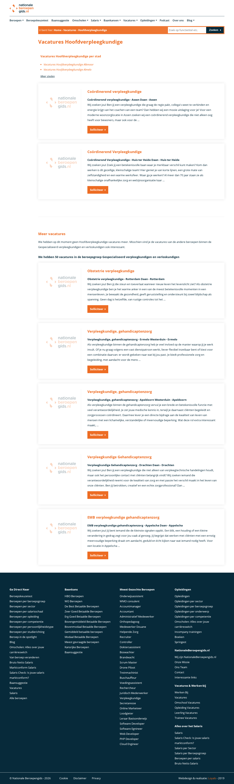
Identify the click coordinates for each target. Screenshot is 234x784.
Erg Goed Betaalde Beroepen (83, 616)
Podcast (164, 20)
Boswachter (127, 652)
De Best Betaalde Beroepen (82, 606)
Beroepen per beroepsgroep (27, 601)
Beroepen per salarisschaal (26, 611)
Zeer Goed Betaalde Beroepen (84, 611)
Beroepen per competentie (26, 621)
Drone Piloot (127, 667)
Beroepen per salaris (187, 758)
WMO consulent (129, 601)
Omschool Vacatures (187, 702)
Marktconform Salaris (23, 667)
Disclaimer (79, 778)
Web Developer (129, 734)
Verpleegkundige (130, 698)
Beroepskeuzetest (37, 20)
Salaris (95, 20)
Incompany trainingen (188, 632)
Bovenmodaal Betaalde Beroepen (85, 627)
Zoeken (213, 30)
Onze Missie (182, 662)
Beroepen (15, 20)
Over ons (178, 20)
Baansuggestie (60, 20)
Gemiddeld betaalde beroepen (84, 632)
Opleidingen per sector (189, 601)
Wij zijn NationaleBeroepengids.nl (195, 657)
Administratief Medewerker (137, 616)
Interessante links (186, 677)
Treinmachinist (129, 672)
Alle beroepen (18, 698)
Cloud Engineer (129, 744)
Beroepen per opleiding (24, 616)
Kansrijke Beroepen (77, 647)
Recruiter (125, 637)
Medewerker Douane (133, 627)
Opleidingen (147, 20)
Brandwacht (127, 657)
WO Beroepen (73, 601)
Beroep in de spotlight (23, 637)
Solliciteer (96, 129)
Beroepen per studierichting (27, 632)
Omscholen (79, 20)
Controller (126, 642)
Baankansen (111, 20)
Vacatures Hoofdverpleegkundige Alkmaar (69, 64)
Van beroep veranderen (24, 657)
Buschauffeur (128, 678)
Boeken (179, 637)
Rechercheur (128, 688)
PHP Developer (129, 739)
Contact (179, 672)
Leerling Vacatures (186, 713)
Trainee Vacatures (186, 718)
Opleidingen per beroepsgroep (194, 606)
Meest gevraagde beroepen (82, 642)
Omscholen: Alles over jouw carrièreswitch (27, 649)
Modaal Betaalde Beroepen (81, 637)
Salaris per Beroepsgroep (190, 753)
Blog (189, 20)
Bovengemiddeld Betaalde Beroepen (87, 621)
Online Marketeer (131, 708)
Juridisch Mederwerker (134, 693)
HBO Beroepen (74, 596)
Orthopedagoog (129, 621)
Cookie (63, 778)
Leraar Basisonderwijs (133, 718)
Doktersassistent (130, 647)
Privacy (96, 778)
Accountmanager (130, 606)
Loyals (212, 778)
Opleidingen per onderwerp (192, 611)
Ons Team (181, 667)
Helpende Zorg (129, 632)
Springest (180, 642)
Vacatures (129, 20)
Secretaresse (128, 703)
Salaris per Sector (185, 748)
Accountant (127, 611)
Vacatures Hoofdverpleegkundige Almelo (68, 69)
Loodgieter (126, 713)
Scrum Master (128, 662)
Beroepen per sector (22, 606)
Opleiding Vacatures (187, 707)
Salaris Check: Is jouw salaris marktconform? (27, 675)
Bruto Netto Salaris (21, 662)
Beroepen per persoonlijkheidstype (31, 627)
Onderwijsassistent (131, 596)
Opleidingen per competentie (193, 616)
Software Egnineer (131, 728)
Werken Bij (181, 692)
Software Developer (132, 723)
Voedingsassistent (131, 683)
